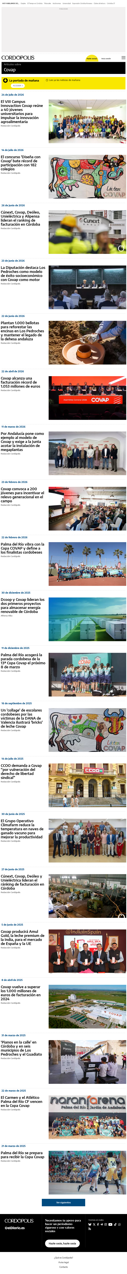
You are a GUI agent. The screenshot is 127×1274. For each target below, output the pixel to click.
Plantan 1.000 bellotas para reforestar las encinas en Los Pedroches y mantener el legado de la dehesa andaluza (22, 330)
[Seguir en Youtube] (110, 1224)
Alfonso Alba (6, 615)
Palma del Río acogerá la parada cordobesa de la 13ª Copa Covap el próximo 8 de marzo (23, 660)
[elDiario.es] (21, 1228)
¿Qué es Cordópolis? (63, 1257)
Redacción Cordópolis (10, 125)
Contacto (63, 1267)
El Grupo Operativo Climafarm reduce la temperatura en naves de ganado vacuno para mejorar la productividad (22, 828)
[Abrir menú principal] (123, 57)
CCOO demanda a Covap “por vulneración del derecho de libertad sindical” (21, 771)
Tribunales (47, 3)
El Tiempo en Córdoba (34, 3)
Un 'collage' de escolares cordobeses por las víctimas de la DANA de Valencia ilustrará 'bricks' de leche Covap (22, 718)
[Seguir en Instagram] (105, 1224)
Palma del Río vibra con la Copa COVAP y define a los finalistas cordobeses (22, 548)
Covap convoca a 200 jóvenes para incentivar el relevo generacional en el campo (22, 494)
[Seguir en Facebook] (98, 1224)
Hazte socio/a (92, 58)
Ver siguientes (63, 1202)
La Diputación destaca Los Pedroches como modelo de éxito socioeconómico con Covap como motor (23, 273)
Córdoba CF (111, 3)
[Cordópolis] (21, 1221)
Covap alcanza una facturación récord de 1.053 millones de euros (20, 382)
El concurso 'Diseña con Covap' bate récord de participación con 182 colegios (20, 162)
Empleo (23, 3)
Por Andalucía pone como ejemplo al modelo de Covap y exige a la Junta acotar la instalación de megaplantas (22, 441)
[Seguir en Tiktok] (115, 1224)
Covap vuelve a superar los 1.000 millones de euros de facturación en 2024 (21, 992)
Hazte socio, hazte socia (62, 1243)
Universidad (67, 3)
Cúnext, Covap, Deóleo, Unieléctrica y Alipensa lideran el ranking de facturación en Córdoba (20, 218)
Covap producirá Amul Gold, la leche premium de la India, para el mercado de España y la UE (22, 937)
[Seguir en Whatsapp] (119, 1224)
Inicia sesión (106, 58)
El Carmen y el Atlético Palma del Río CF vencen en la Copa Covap (21, 1101)
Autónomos (57, 3)
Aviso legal (63, 1262)
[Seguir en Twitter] (94, 1224)
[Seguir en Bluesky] (89, 1224)
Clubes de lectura (99, 3)
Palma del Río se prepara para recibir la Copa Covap (22, 1154)
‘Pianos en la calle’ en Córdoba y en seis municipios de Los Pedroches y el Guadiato (21, 1048)
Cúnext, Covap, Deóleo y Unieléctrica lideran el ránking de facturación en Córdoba (22, 882)
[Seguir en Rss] (89, 1228)
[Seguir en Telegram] (101, 1224)
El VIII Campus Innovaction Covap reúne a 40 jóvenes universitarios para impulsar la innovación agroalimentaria (22, 111)
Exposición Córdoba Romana (82, 3)
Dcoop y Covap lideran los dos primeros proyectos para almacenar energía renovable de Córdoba (22, 605)
